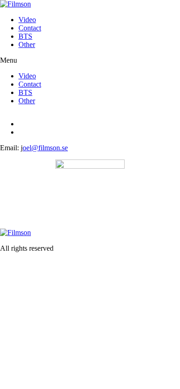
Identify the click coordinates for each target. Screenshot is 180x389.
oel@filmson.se (45, 148)
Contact (29, 28)
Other (26, 44)
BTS (25, 36)
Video (27, 20)
